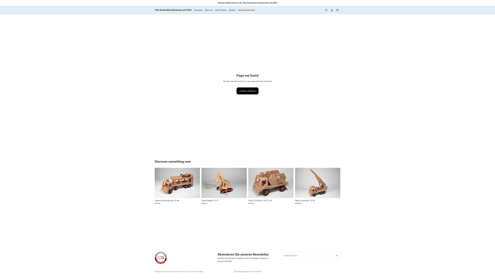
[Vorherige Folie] (205, 183)
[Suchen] (326, 10)
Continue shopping (247, 91)
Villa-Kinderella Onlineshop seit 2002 (174, 272)
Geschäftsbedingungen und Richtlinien (247, 272)
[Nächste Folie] (243, 183)
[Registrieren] (336, 255)
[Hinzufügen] (196, 194)
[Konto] (332, 10)
